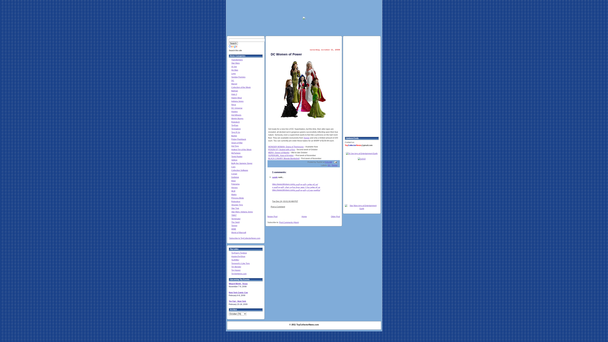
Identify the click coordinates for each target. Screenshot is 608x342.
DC (329, 165)
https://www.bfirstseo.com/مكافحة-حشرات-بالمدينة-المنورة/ (296, 190)
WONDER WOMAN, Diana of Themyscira (286, 147)
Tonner (307, 138)
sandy (275, 177)
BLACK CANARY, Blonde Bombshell (284, 158)
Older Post (335, 216)
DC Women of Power (286, 54)
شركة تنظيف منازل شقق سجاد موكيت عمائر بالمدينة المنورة (296, 187)
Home (304, 216)
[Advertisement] (304, 8)
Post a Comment (278, 207)
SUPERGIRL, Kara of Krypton (281, 155)
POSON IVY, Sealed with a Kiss (281, 150)
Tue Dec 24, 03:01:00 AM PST (285, 201)
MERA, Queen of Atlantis (278, 153)
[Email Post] (335, 162)
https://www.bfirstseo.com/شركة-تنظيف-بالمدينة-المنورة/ (295, 184)
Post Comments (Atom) (289, 222)
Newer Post (272, 216)
